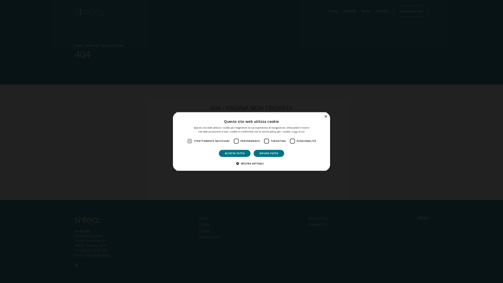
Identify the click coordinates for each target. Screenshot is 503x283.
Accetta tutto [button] (235, 153)
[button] (251, 163)
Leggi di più (298, 131)
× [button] (325, 116)
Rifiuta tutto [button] (269, 153)
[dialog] (251, 141)
